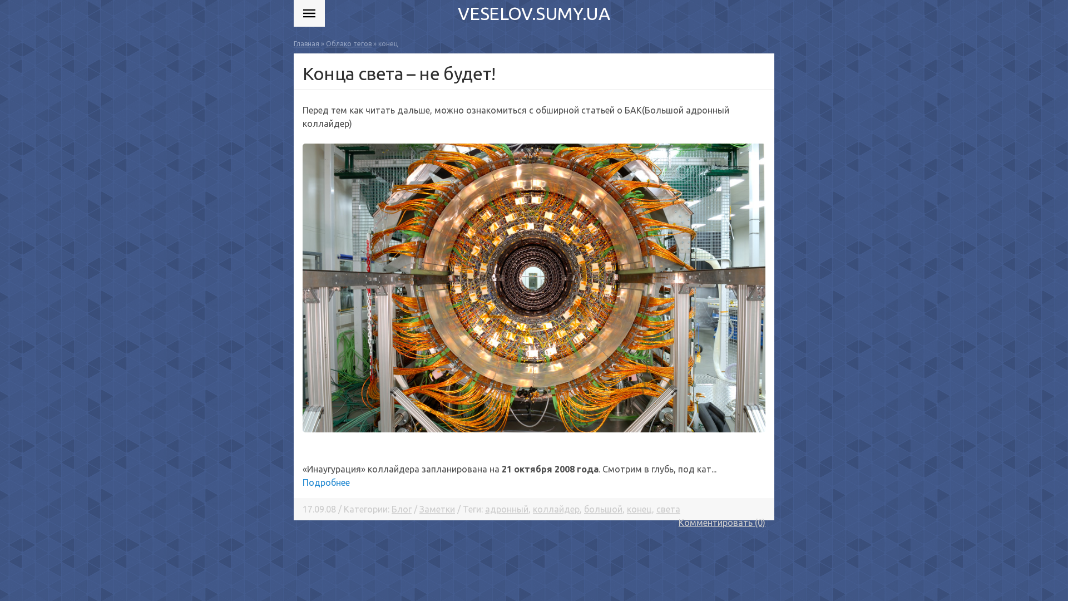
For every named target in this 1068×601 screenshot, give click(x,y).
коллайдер (556, 509)
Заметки (437, 509)
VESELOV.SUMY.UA (534, 13)
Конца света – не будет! (399, 73)
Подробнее (326, 482)
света (668, 509)
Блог (402, 509)
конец (639, 509)
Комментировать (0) (722, 523)
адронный (506, 509)
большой (603, 509)
